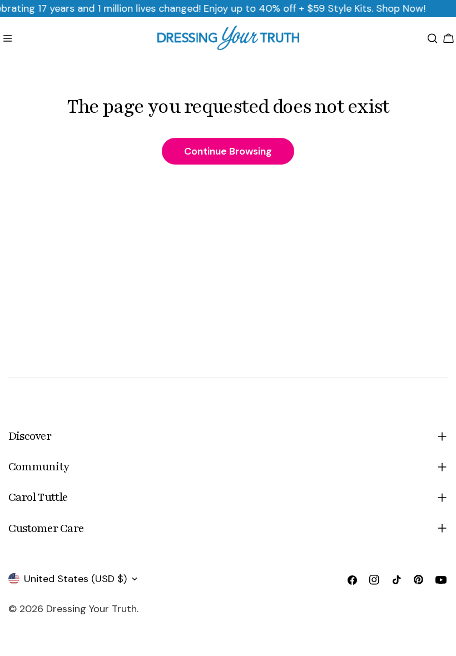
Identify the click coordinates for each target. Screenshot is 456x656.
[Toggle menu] (7, 38)
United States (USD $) (75, 578)
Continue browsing (228, 151)
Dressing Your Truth (91, 608)
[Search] (432, 38)
